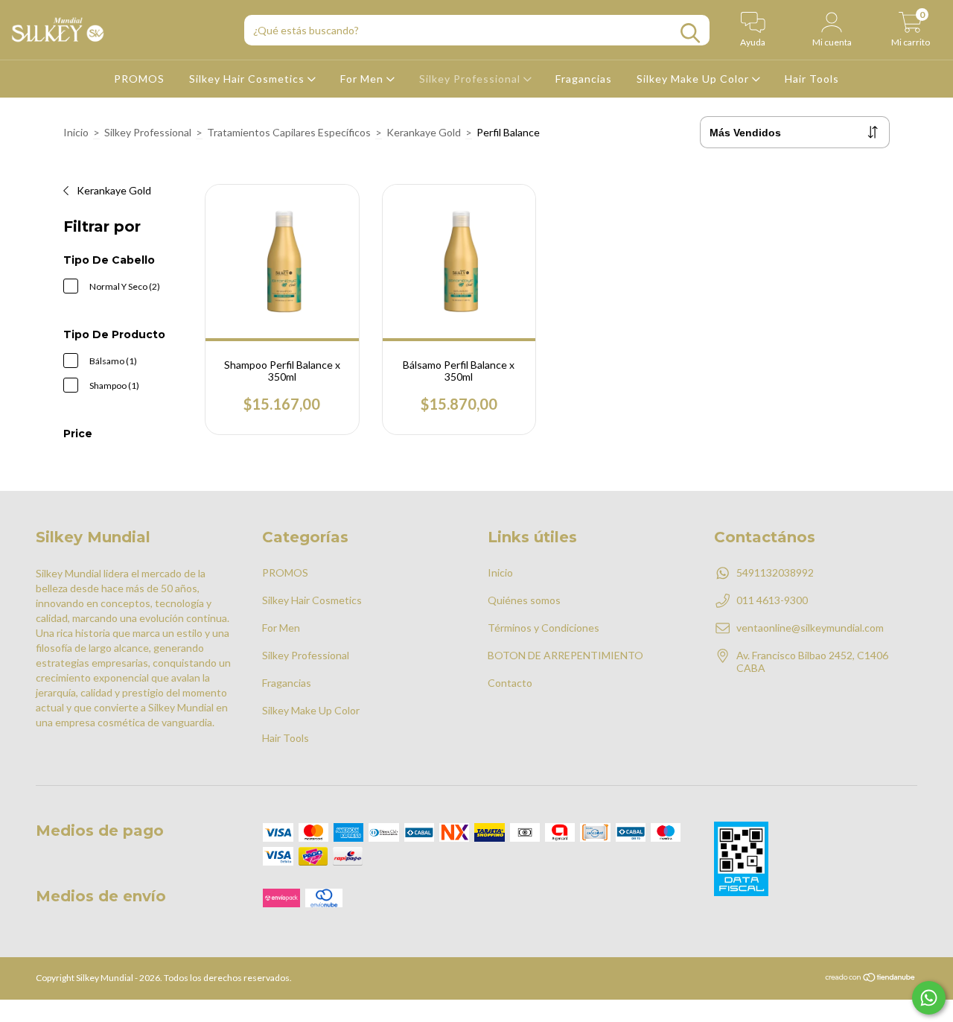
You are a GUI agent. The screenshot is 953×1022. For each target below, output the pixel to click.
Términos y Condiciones (543, 627)
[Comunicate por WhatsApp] (929, 998)
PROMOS (139, 78)
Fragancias (583, 78)
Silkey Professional (471, 78)
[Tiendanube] (870, 979)
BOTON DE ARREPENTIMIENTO (565, 655)
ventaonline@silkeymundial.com (810, 627)
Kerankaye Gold (423, 132)
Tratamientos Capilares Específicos (289, 132)
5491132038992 (775, 572)
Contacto (510, 682)
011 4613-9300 (772, 600)
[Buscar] (690, 33)
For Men (363, 78)
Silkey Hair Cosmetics (248, 78)
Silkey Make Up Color (694, 78)
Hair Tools (812, 78)
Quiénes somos (524, 600)
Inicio (76, 132)
